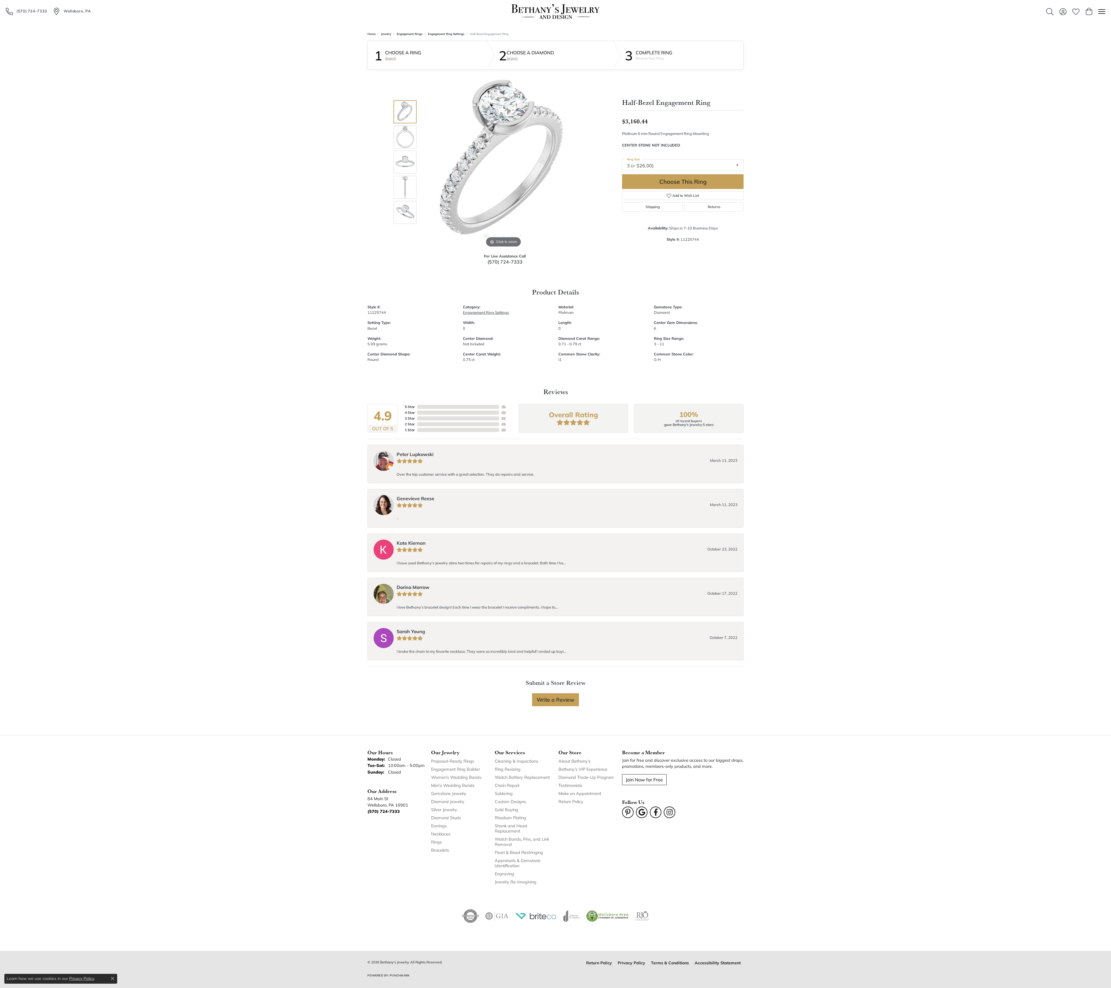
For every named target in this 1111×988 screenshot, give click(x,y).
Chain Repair (507, 785)
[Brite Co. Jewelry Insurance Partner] (536, 916)
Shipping (652, 207)
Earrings (439, 825)
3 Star (410, 418)
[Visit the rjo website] (642, 916)
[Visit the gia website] (496, 916)
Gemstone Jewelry (448, 793)
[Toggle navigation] (1101, 11)
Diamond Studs (446, 817)
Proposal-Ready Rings (452, 761)
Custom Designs (510, 801)
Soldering (504, 793)
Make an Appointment (579, 793)
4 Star (410, 412)
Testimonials (570, 785)
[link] (26, 11)
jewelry (386, 34)
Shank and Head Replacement (511, 828)
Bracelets (440, 850)
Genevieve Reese (415, 498)
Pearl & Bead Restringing (519, 852)
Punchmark (399, 975)
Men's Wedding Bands (452, 785)
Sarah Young (411, 631)
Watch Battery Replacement (522, 777)
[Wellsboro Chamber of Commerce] (607, 916)
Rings (436, 842)
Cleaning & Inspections (516, 761)
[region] (503, 162)
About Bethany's (574, 761)
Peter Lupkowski (415, 454)
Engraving (504, 873)
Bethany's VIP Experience (582, 769)
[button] (1049, 11)
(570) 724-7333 (505, 262)
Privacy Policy (631, 962)
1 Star (410, 430)
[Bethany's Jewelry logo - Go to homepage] (555, 11)
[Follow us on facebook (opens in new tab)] (655, 812)
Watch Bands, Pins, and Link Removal (522, 841)
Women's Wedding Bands (456, 777)
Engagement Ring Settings (446, 34)
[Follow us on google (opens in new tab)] (642, 812)
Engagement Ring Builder (455, 769)
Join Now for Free (644, 779)
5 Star (410, 407)
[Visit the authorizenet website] (470, 916)
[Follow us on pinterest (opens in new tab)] (628, 812)
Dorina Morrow (413, 587)
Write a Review (555, 699)
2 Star (410, 424)
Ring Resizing (507, 769)
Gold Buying (506, 809)
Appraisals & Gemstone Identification (517, 863)
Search (390, 58)
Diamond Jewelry (447, 801)
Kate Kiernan (411, 543)
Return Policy (570, 801)
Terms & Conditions (670, 962)
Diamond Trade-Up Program (586, 777)
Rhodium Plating (510, 817)
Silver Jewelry (444, 809)
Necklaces (440, 834)
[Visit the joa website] (571, 916)
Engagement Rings (409, 34)
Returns (714, 207)
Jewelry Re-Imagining (515, 882)
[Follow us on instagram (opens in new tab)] (669, 812)
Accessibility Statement (718, 962)
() (503, 407)
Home (371, 34)
